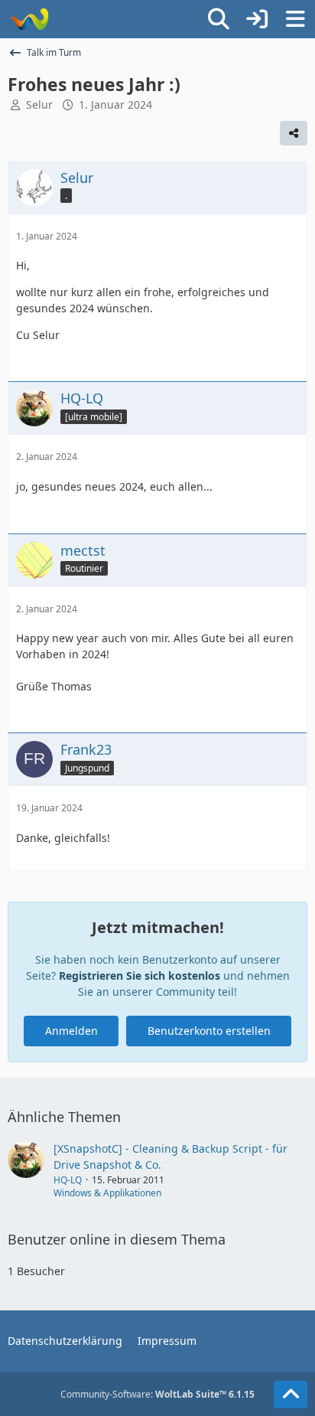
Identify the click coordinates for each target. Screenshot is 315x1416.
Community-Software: (157, 1394)
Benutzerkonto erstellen (209, 1030)
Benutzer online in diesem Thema (117, 1239)
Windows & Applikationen (107, 1192)
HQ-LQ (68, 1179)
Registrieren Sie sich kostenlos (139, 975)
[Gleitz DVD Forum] (29, 19)
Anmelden (71, 1030)
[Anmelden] (257, 19)
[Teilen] (293, 133)
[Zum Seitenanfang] (290, 1394)
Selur (39, 104)
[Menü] (295, 19)
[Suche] (218, 19)
